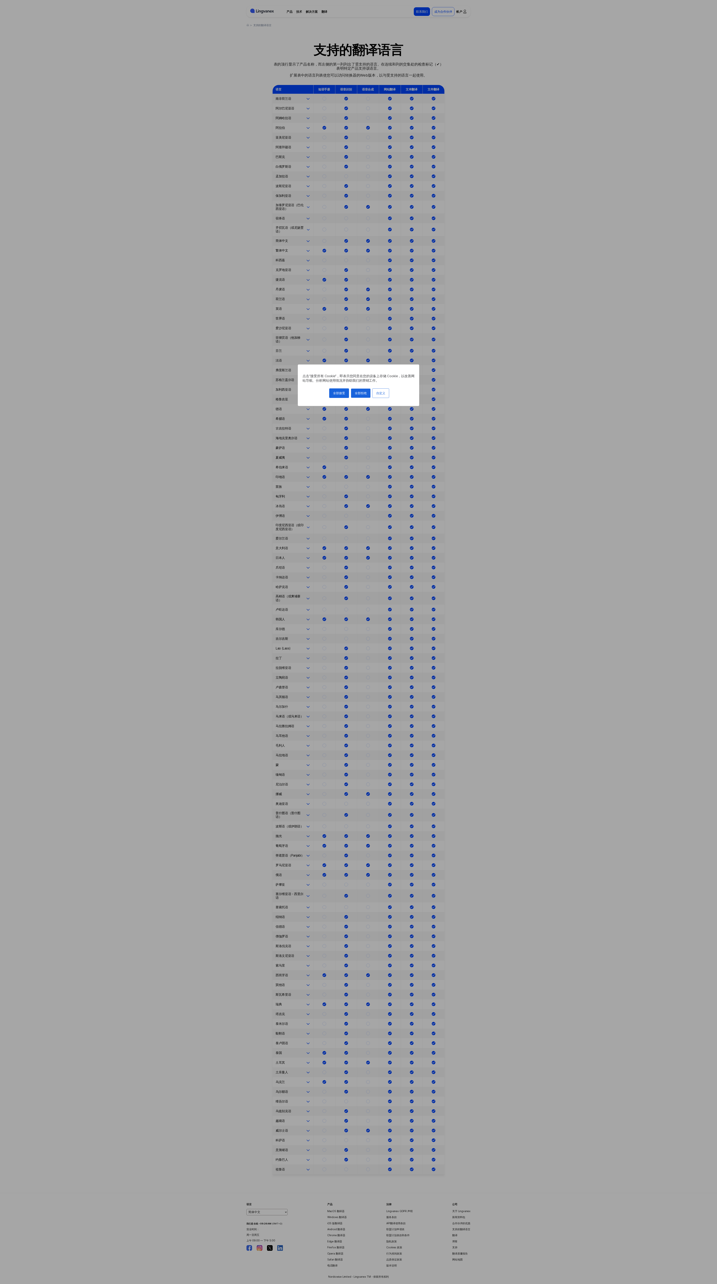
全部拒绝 (361, 393)
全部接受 (339, 393)
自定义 (380, 393)
